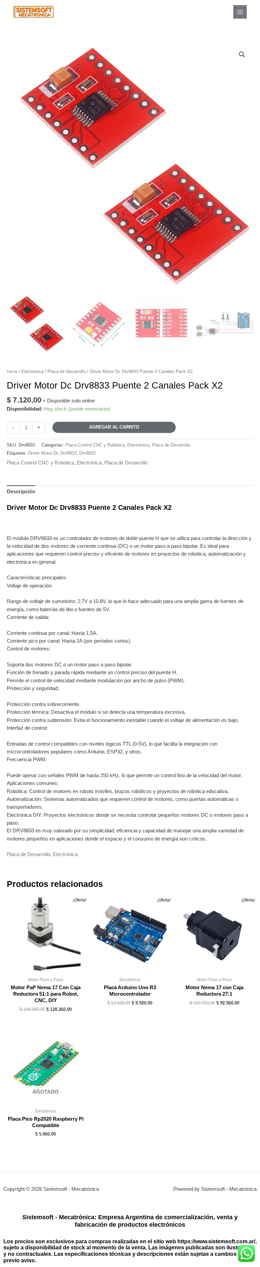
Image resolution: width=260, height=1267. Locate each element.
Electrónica (32, 371)
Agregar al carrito (114, 427)
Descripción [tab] (21, 491)
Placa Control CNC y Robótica (95, 445)
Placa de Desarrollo (66, 371)
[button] (242, 54)
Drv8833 (87, 453)
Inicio (12, 371)
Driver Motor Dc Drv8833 (52, 453)
